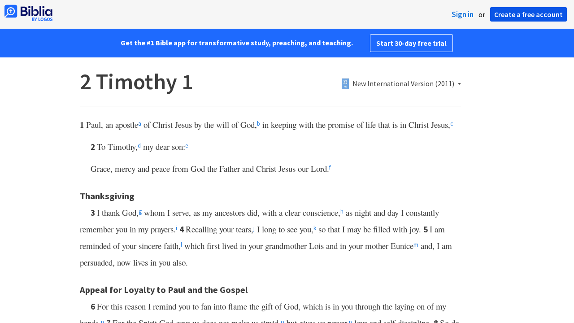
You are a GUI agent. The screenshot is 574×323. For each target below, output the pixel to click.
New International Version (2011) (403, 84)
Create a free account (528, 14)
